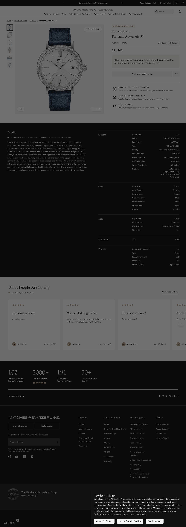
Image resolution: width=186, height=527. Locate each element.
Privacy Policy (122, 505)
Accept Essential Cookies (130, 521)
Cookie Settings (154, 521)
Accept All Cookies (104, 521)
